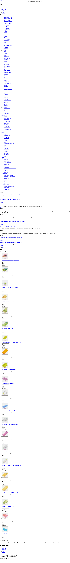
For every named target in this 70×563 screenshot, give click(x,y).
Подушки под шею (7, 29)
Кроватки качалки (6, 125)
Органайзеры (7, 28)
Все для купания (4, 65)
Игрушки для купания (7, 70)
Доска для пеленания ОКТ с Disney (8, 301)
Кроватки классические (7, 126)
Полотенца (5, 61)
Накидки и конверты (6, 41)
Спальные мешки (6, 172)
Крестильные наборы (6, 60)
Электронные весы (6, 189)
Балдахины (5, 163)
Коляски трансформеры (7, 110)
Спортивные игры (6, 153)
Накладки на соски (6, 178)
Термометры (5, 188)
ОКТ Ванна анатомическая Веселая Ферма (9, 369)
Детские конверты (4, 115)
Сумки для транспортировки (8, 45)
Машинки (5, 101)
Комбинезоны (5, 116)
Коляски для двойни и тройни (8, 109)
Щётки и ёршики (6, 59)
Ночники (5, 185)
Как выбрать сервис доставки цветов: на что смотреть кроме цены (10, 199)
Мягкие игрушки (6, 102)
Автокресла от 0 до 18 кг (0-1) (8, 17)
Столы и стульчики (6, 154)
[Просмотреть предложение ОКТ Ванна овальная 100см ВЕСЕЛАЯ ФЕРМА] (5, 354)
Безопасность (4, 46)
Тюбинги (5, 142)
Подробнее (1, 202)
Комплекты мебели (6, 87)
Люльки (5, 112)
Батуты (5, 145)
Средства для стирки (6, 82)
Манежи (3, 157)
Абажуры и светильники (7, 84)
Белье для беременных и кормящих (8, 175)
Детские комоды (4, 114)
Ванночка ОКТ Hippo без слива (7, 451)
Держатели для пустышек (7, 52)
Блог (2, 8)
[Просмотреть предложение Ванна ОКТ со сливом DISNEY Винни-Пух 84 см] (5, 477)
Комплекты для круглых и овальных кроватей (10, 168)
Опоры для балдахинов (7, 64)
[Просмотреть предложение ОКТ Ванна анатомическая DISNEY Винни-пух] (5, 395)
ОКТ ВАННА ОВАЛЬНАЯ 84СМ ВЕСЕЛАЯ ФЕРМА (11, 342)
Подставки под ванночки (7, 72)
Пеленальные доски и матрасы (8, 89)
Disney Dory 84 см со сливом (7, 533)
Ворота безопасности (6, 48)
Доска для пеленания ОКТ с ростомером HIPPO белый (11, 287)
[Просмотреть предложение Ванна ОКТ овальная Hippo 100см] (5, 504)
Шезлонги (5, 156)
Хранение (5, 75)
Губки (4, 69)
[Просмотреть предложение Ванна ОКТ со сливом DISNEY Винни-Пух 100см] (5, 491)
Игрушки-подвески (6, 99)
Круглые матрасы (6, 159)
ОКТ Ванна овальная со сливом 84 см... (9, 328)
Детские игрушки (4, 95)
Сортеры (5, 106)
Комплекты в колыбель (7, 166)
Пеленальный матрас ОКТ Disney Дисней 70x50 (10, 260)
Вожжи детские (6, 47)
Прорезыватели (6, 105)
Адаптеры (5, 34)
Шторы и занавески (6, 94)
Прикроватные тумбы (7, 90)
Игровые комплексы (6, 149)
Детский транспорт (4, 132)
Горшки (5, 77)
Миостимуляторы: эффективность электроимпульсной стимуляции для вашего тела (12, 221)
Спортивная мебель (6, 152)
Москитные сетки (7, 27)
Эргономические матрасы (7, 162)
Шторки (6, 31)
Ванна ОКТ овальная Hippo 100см (8, 506)
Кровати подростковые (7, 123)
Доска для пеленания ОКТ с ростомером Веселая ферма (12, 273)
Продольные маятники (8, 130)
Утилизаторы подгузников (7, 83)
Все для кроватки (4, 62)
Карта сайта (3, 13)
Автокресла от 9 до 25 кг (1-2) (8, 21)
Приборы (5, 55)
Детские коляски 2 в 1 (7, 108)
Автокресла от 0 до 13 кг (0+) (8, 16)
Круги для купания (6, 71)
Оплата (3, 11)
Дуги (4, 96)
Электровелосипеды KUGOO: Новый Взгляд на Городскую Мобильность (11, 226)
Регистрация (3, 6)
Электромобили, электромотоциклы (9, 143)
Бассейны (5, 144)
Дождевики (5, 36)
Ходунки (5, 183)
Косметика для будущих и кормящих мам (9, 176)
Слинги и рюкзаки (4, 173)
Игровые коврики (6, 97)
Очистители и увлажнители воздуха (9, 186)
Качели (5, 150)
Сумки (4, 44)
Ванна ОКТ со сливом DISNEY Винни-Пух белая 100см (12, 465)
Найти (1, 4)
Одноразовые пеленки (7, 79)
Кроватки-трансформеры (7, 131)
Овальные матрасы (6, 161)
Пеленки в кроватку (6, 170)
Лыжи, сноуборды (6, 137)
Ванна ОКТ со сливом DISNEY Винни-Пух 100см (10, 492)
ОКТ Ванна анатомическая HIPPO (8, 383)
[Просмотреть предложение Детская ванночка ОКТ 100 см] (5, 436)
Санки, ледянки (6, 139)
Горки (4, 146)
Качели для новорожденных (7, 155)
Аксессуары (5, 22)
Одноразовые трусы (6, 179)
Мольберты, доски (6, 151)
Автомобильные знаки (8, 23)
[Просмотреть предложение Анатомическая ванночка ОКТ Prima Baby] (5, 518)
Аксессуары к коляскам (5, 33)
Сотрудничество (4, 10)
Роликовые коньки (6, 138)
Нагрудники (5, 53)
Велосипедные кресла (7, 135)
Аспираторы (5, 76)
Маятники (5, 63)
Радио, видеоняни (6, 187)
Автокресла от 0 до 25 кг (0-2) (8, 18)
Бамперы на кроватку (7, 164)
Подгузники (5, 80)
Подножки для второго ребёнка (8, 43)
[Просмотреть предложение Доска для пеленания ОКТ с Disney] (5, 299)
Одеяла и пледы (6, 169)
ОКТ (2, 247)
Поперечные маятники (8, 129)
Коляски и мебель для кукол (7, 100)
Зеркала (6, 26)
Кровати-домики (6, 124)
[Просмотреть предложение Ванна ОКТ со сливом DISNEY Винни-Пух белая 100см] (5, 463)
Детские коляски (4, 107)
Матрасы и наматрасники (5, 158)
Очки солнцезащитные (7, 49)
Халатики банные (6, 74)
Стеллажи (5, 91)
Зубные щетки (6, 78)
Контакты (3, 12)
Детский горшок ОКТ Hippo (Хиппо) (8, 314)
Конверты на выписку (7, 117)
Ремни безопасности (6, 181)
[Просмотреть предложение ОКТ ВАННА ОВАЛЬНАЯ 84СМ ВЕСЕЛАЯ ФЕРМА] (5, 340)
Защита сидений (7, 25)
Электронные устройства (5, 184)
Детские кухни (6, 147)
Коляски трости (6, 111)
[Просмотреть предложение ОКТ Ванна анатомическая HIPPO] (5, 381)
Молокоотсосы (6, 177)
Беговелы (5, 134)
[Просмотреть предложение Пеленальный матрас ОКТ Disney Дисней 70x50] (5, 258)
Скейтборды (5, 140)
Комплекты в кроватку (7, 167)
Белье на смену (6, 165)
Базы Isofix (5, 32)
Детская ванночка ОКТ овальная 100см (9, 410)
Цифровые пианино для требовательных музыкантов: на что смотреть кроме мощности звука (14, 204)
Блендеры (5, 51)
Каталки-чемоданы (6, 136)
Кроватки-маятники (6, 128)
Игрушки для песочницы (7, 98)
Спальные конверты (6, 119)
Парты (4, 88)
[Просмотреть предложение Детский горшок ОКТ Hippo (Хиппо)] (5, 313)
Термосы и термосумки (7, 58)
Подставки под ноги (6, 81)
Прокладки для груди (6, 180)
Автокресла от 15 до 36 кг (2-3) (8, 19)
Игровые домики (6, 148)
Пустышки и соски (6, 56)
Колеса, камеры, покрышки (7, 38)
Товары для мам (4, 174)
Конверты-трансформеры (7, 118)
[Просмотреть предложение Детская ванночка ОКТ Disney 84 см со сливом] (5, 422)
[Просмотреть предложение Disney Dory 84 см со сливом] (5, 532)
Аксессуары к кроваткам (7, 121)
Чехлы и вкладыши (8, 30)
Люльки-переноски (6, 113)
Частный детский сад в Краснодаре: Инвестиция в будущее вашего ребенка (11, 237)
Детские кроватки (4, 120)
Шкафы (5, 93)
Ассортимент (4, 9)
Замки (4, 37)
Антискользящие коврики (7, 66)
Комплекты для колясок (7, 39)
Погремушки (5, 104)
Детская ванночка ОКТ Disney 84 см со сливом (10, 424)
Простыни (5, 171)
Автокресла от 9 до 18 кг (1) (7, 20)
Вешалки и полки (6, 86)
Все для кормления (4, 50)
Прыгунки (5, 182)
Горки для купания (6, 68)
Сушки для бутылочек (7, 57)
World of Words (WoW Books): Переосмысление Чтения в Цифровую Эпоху (11, 242)
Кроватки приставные (7, 127)
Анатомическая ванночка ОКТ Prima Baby (9, 520)
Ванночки (5, 67)
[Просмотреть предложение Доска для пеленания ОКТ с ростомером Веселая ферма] (5, 272)
